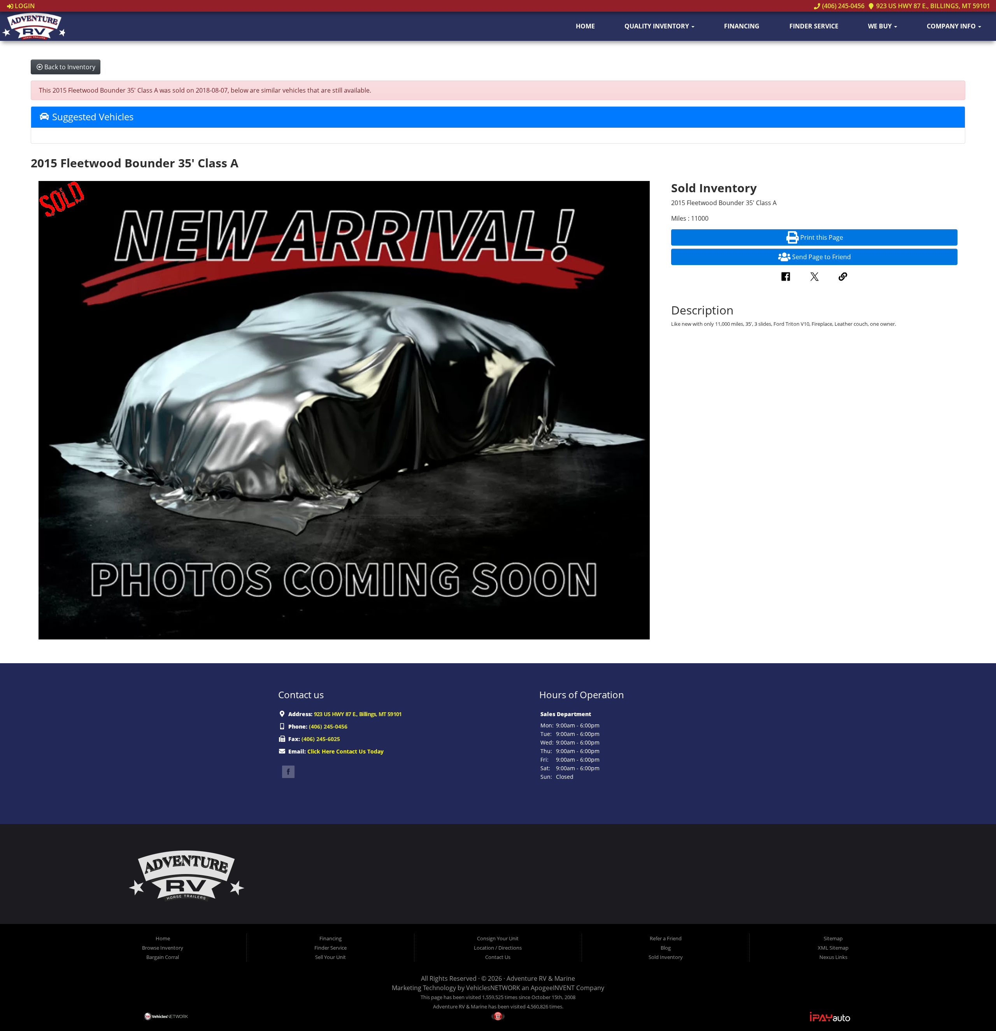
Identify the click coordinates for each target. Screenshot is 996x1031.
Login (24, 6)
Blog (666, 947)
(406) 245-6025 (321, 739)
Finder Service (813, 26)
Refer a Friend (666, 938)
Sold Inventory (666, 957)
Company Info (952, 26)
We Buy (880, 26)
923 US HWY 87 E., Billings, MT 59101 (932, 6)
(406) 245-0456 (842, 6)
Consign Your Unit (498, 938)
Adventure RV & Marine (541, 978)
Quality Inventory (657, 26)
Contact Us (497, 957)
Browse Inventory (162, 947)
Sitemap (833, 938)
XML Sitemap (833, 947)
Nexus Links (833, 957)
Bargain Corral (162, 957)
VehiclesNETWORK (493, 988)
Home (585, 26)
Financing (741, 26)
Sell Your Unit (330, 957)
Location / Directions (498, 947)
